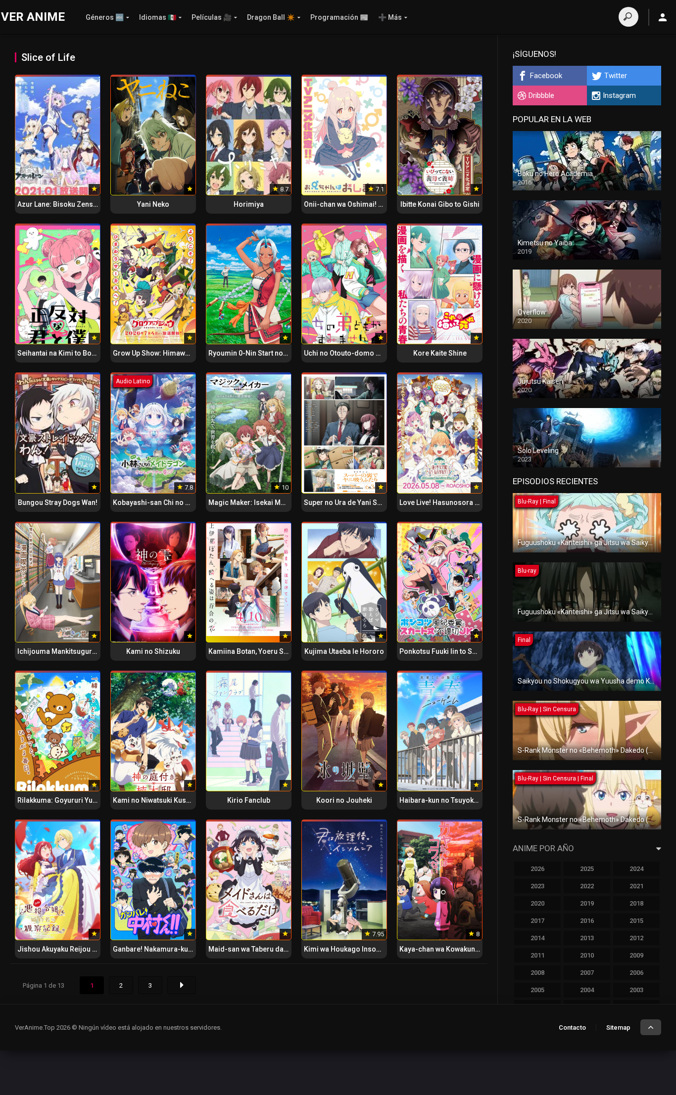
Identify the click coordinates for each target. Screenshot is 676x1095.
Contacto (572, 1027)
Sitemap (618, 1027)
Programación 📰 (339, 17)
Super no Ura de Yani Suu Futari (354, 502)
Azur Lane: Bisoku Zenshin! (61, 204)
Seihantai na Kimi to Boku (58, 353)
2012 (636, 938)
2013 (587, 938)
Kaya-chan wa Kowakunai (440, 949)
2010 (587, 955)
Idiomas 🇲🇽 (157, 17)
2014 (537, 938)
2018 (636, 903)
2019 (587, 903)
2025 (587, 868)
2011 (537, 955)
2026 (537, 868)
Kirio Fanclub (248, 800)
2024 (636, 868)
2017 (537, 920)
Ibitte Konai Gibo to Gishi (440, 204)
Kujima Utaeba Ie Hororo (344, 651)
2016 (587, 920)
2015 (636, 920)
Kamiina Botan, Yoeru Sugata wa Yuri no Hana (281, 651)
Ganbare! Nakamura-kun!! (154, 949)
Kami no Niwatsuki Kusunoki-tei (164, 800)
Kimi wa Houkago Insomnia (348, 949)
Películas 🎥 (212, 17)
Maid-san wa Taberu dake (249, 949)
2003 (636, 990)
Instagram (619, 95)
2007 (587, 972)
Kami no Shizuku (153, 651)
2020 (537, 903)
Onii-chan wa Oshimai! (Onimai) (355, 204)
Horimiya (249, 204)
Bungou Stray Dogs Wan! (57, 502)
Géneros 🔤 (105, 17)
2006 (636, 972)
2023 (537, 886)
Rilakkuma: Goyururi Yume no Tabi (72, 800)
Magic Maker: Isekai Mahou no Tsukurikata (276, 502)
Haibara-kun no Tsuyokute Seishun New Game (473, 800)
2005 (537, 990)
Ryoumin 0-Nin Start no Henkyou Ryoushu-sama (286, 353)
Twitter (615, 75)
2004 (587, 990)
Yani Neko (153, 204)
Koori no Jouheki (344, 800)
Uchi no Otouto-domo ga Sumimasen (364, 353)
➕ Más (390, 17)
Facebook (546, 75)
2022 (587, 886)
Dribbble (541, 95)
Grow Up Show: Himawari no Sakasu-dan (178, 353)
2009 (636, 955)
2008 (537, 972)
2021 (636, 886)
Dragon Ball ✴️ (271, 17)
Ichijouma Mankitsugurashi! (62, 651)
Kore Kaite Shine (440, 353)
